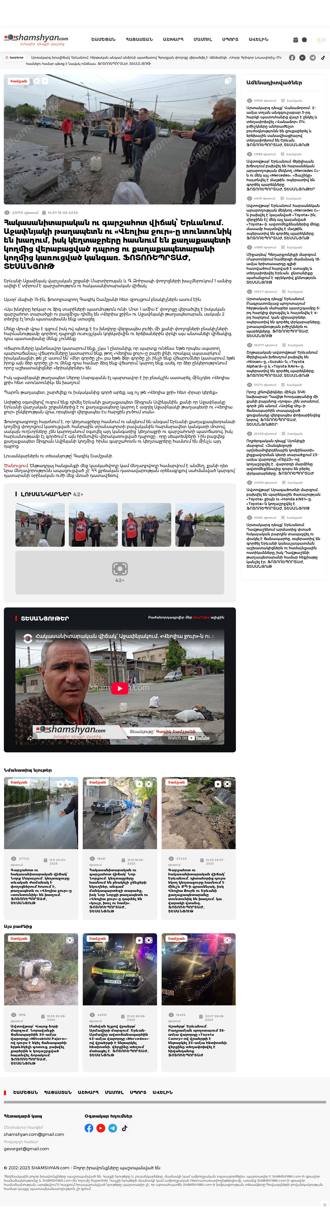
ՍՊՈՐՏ (230, 39)
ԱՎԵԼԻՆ (258, 39)
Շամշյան (18, 81)
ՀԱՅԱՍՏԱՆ (139, 39)
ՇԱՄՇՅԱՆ (103, 39)
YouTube (201, 617)
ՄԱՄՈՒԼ (203, 39)
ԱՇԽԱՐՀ (173, 39)
